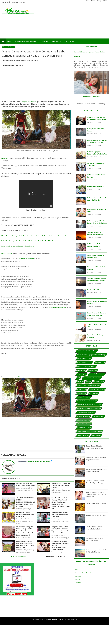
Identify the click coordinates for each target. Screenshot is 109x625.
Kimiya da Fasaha (81, 389)
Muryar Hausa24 (6, 253)
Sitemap (105, 0)
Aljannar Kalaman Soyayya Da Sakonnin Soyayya (91, 355)
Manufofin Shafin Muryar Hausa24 (85, 573)
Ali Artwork (5, 158)
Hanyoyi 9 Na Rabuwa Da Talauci (95, 130)
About (87, 0)
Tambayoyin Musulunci (83, 416)
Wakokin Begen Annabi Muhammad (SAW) (89, 431)
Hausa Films (80, 381)
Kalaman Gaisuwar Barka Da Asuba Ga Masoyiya (96, 199)
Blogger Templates (53, 623)
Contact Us (78, 576)
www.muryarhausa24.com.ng (57, 307)
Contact (93, 0)
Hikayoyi (88, 381)
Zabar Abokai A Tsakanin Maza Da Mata (95, 256)
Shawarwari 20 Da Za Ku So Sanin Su (96, 268)
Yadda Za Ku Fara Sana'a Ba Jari (96, 326)
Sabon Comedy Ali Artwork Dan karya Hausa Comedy (17, 246)
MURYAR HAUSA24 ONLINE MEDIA (38, 462)
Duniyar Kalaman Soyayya (27, 41)
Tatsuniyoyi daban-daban (83, 420)
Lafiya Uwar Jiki (93, 393)
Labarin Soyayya (81, 393)
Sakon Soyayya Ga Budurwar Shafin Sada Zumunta (96, 314)
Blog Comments (19, 557)
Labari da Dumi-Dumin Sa (97, 389)
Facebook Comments (56, 557)
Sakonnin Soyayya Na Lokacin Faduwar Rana (95, 233)
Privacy (99, 0)
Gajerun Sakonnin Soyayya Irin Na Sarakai (97, 336)
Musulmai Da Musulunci (83, 397)
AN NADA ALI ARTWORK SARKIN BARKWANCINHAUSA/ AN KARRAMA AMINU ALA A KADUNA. (25, 502)
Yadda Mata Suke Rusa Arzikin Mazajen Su (94, 245)
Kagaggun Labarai (98, 381)
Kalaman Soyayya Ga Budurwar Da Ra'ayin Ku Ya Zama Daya (96, 153)
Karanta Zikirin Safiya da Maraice (96, 504)
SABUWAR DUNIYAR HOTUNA (86, 401)
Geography (78, 582)
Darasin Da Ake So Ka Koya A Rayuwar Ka (97, 303)
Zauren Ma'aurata (96, 435)
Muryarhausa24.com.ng (26, 258)
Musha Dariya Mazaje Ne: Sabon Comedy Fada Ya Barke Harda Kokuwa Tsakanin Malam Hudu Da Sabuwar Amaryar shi (25, 531)
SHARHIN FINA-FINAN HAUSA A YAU (89, 404)
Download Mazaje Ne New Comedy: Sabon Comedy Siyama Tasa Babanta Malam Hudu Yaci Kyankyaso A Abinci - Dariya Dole (61, 503)
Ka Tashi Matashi (93, 290)
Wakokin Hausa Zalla (82, 435)
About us (77, 579)
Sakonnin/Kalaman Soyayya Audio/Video (88, 408)
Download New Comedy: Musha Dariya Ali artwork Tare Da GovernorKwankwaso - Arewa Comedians (60, 545)
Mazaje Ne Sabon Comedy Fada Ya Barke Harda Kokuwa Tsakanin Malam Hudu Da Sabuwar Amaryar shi (33, 236)
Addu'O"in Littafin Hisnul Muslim (86, 351)
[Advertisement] (73, 21)
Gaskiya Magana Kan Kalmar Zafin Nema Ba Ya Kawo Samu (97, 141)
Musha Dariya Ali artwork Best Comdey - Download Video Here (60, 514)
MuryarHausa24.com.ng (29, 101)
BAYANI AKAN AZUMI (83, 358)
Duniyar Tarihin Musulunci (97, 374)
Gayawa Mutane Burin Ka (95, 186)
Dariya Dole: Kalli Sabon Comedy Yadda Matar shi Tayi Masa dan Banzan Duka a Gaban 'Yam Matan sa (61, 530)
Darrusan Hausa (93, 370)
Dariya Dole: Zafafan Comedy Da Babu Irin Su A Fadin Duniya (25, 514)
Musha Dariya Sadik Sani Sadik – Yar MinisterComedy (25, 485)
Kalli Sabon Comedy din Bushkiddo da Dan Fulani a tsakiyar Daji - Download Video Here (28, 241)
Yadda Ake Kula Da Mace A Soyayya (96, 176)
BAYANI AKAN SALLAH (84, 362)
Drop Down (57, 41)
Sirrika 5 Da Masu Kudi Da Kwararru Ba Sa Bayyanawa (96, 118)
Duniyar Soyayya (81, 374)
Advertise (70, 41)
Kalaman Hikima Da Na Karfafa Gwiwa (88, 385)
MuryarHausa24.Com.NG (56, 619)
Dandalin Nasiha (81, 370)
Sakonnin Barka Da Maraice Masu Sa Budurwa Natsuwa (96, 279)
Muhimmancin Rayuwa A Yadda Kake (95, 164)
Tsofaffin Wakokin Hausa (84, 424)
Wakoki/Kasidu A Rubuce (84, 428)
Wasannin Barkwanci (8, 47)
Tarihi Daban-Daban (98, 416)
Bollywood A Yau (100, 362)
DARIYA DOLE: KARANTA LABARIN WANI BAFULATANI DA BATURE (96, 494)
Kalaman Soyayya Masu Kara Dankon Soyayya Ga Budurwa (97, 222)
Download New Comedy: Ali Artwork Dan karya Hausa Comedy (61, 486)
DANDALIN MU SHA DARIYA (86, 366)
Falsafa (78, 378)
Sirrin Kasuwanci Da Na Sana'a (85, 412)
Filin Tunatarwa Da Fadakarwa (91, 378)
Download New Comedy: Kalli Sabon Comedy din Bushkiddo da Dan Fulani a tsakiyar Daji (25, 544)
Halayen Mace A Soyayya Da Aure (96, 210)
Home (76, 569)
